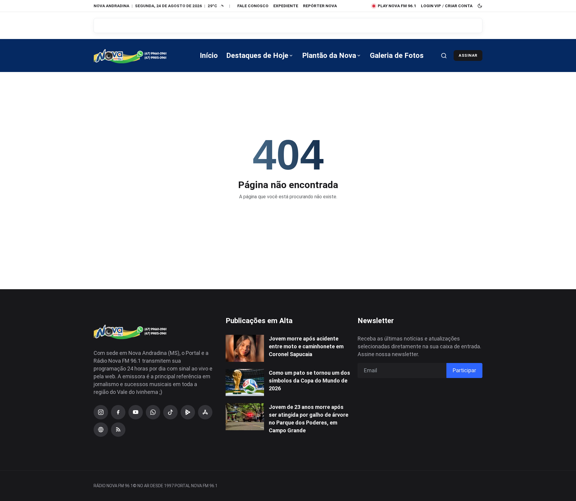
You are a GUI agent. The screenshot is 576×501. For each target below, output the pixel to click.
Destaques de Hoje (257, 55)
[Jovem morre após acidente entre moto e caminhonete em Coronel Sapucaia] (245, 348)
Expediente (285, 5)
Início (209, 55)
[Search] (443, 55)
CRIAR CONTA (458, 5)
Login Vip (431, 5)
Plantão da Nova (329, 55)
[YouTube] (135, 412)
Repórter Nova (320, 5)
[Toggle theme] (479, 5)
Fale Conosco (252, 5)
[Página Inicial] (139, 55)
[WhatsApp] (153, 412)
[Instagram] (101, 412)
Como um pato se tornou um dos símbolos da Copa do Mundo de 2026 (309, 381)
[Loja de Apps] (205, 412)
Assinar (468, 55)
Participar (464, 370)
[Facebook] (118, 412)
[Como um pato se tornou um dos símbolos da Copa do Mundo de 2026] (245, 382)
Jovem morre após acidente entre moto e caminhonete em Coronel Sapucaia (306, 346)
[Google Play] (188, 412)
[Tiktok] (170, 412)
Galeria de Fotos (397, 55)
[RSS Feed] (118, 429)
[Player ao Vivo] (101, 429)
